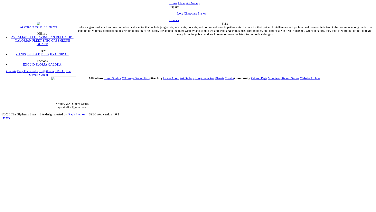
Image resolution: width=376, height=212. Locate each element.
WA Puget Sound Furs (136, 78)
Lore (180, 13)
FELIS (45, 54)
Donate (6, 118)
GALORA (54, 64)
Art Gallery (193, 3)
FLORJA (41, 64)
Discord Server (290, 78)
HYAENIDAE (59, 54)
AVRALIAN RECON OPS (56, 37)
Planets (202, 13)
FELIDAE (33, 54)
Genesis (11, 71)
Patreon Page (259, 78)
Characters (190, 13)
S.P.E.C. (60, 71)
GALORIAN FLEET (28, 40)
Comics (174, 20)
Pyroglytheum (45, 71)
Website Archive (310, 78)
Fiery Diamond (26, 71)
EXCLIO (29, 64)
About (181, 3)
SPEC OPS (50, 40)
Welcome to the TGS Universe (38, 26)
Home (173, 3)
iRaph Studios (112, 78)
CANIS (21, 54)
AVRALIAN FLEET (24, 37)
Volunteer (274, 78)
